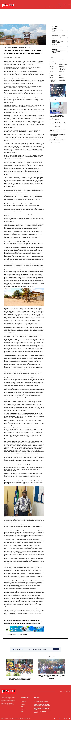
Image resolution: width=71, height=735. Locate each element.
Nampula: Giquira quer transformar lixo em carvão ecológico (62, 80)
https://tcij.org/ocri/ (35, 623)
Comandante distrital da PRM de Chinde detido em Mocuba (58, 47)
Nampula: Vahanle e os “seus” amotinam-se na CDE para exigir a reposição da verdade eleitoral (51, 677)
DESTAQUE (14, 47)
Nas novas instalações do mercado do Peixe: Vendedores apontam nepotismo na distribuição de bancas (58, 37)
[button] (59, 4)
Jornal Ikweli (9, 57)
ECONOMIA (21, 47)
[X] (68, 4)
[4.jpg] (24, 632)
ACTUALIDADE (7, 47)
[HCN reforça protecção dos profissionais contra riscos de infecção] (58, 108)
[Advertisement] (35, 16)
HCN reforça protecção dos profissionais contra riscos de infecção (57, 30)
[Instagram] (64, 4)
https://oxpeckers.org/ (21, 622)
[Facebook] (63, 4)
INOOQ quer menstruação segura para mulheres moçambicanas (53, 80)
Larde (21, 634)
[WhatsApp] (69, 4)
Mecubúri (25, 634)
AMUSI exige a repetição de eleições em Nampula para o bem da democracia (19, 678)
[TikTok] (66, 4)
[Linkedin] (65, 4)
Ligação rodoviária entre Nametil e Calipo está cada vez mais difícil (62, 74)
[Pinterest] (41, 57)
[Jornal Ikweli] (5, 57)
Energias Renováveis (12, 634)
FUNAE (18, 634)
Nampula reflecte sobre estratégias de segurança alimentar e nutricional (58, 51)
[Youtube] (69, 718)
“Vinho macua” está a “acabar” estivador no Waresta (57, 42)
